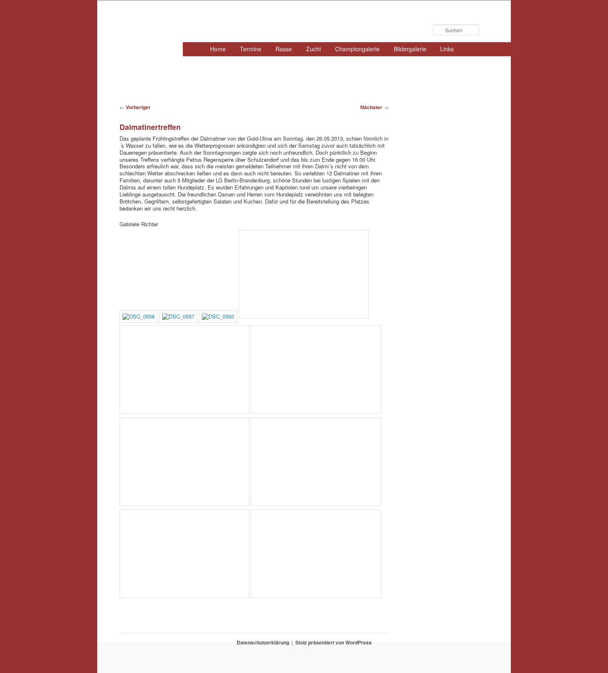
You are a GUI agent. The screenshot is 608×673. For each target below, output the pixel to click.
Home (218, 49)
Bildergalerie (410, 49)
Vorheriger (135, 107)
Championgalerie (357, 49)
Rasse (283, 49)
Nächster (374, 107)
